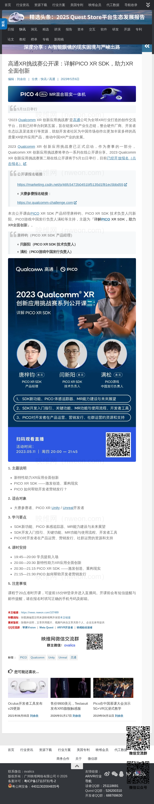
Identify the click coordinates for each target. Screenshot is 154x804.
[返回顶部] (77, 766)
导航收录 (131, 5)
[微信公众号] (114, 774)
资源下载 (40, 5)
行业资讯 (22, 5)
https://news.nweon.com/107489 (40, 612)
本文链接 (65, 617)
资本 (80, 29)
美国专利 (76, 5)
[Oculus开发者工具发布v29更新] (28, 688)
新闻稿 (59, 39)
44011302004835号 (45, 786)
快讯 (22, 29)
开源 (127, 29)
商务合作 (63, 758)
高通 (52, 79)
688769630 (114, 795)
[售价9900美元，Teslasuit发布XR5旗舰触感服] (71, 688)
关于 (78, 758)
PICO (34, 213)
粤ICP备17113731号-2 (40, 781)
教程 (22, 39)
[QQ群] (121, 774)
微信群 (92, 758)
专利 (139, 29)
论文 (11, 39)
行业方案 (58, 5)
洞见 (34, 29)
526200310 (114, 790)
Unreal (68, 508)
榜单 (34, 39)
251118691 (111, 786)
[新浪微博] (107, 774)
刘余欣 (21, 79)
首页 (8, 5)
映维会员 (94, 5)
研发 (115, 29)
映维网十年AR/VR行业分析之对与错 (72, 47)
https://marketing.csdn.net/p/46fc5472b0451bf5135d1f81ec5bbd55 (70, 185)
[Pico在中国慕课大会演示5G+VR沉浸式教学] (113, 688)
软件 (104, 29)
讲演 (57, 29)
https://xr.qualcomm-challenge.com (45, 203)
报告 (69, 29)
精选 (46, 29)
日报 (11, 29)
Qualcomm (27, 120)
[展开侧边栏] (147, 46)
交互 (92, 29)
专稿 (46, 39)
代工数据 (112, 5)
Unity (56, 508)
